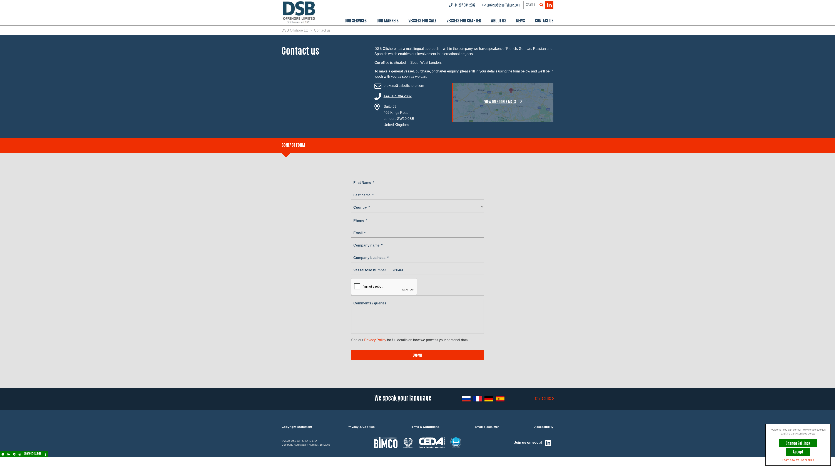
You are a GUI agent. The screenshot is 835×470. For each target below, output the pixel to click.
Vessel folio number (369, 270)
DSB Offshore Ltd (295, 30)
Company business (371, 258)
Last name (363, 195)
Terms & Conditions (424, 426)
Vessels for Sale (422, 21)
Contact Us (544, 21)
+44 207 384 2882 (464, 5)
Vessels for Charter (463, 21)
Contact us (543, 399)
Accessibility (543, 426)
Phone (360, 220)
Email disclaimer (487, 426)
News (520, 21)
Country (361, 207)
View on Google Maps (500, 102)
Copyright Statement (297, 426)
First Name (363, 183)
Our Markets (388, 21)
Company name (367, 245)
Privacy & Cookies (361, 426)
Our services (356, 21)
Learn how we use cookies (798, 460)
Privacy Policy (375, 340)
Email (359, 233)
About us (498, 21)
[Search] (541, 5)
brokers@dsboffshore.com (503, 5)
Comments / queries (369, 303)
